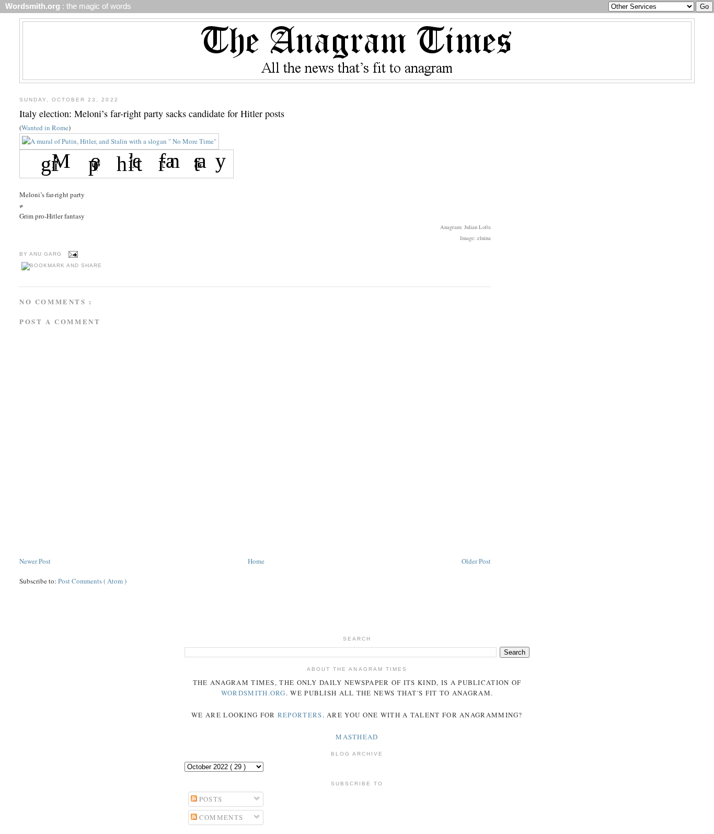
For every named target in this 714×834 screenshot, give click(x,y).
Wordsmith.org (253, 693)
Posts (210, 799)
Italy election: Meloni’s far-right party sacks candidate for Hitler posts (151, 113)
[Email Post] (72, 254)
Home (256, 561)
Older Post (476, 561)
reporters (300, 714)
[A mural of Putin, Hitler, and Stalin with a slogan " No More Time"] (119, 141)
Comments (220, 817)
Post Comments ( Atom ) (92, 581)
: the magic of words (66, 6)
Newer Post (35, 561)
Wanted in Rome (44, 127)
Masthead (357, 736)
